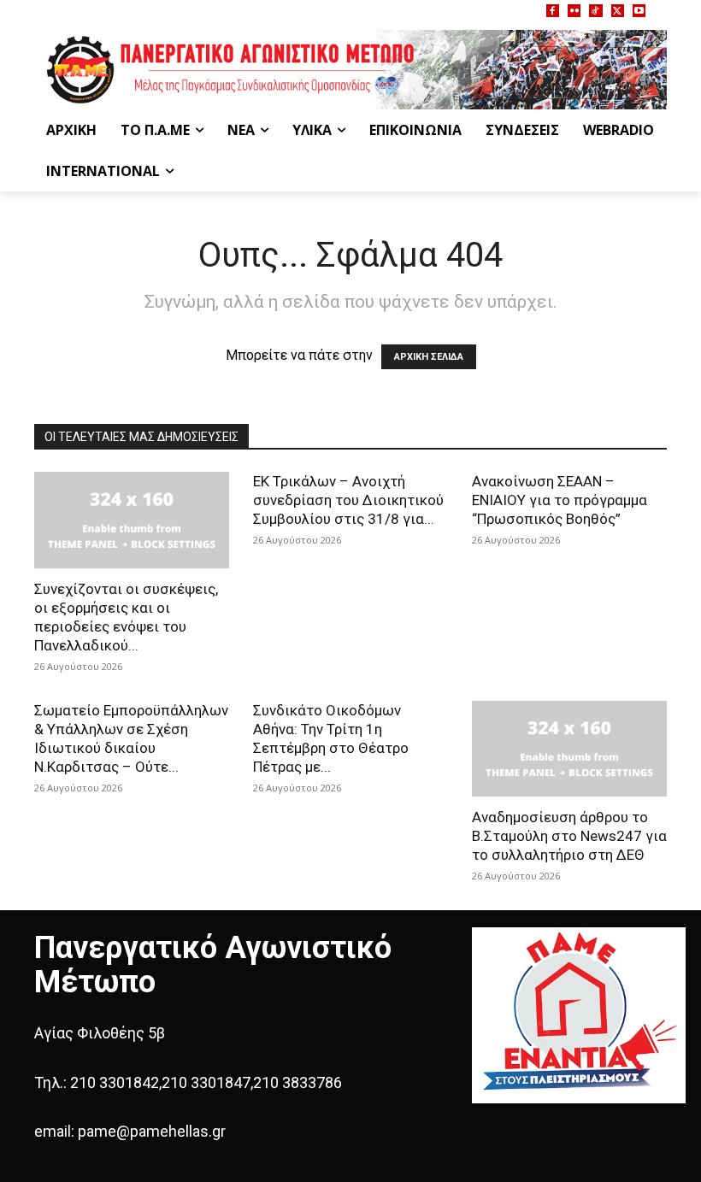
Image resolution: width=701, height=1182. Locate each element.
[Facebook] (552, 10)
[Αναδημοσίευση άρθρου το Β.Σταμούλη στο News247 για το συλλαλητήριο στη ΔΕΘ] (569, 749)
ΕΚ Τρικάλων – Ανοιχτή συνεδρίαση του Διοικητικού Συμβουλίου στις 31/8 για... (348, 500)
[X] (617, 10)
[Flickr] (574, 10)
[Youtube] (639, 10)
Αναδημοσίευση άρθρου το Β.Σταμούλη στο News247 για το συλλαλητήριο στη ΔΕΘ (569, 836)
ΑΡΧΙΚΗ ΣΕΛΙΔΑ (428, 356)
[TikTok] (595, 10)
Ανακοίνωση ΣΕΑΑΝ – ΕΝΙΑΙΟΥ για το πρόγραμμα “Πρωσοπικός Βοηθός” (559, 500)
